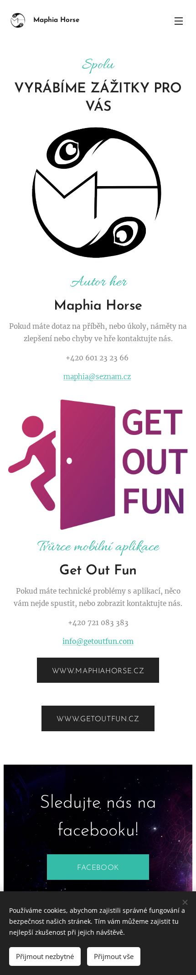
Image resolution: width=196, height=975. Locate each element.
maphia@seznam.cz (97, 376)
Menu (179, 20)
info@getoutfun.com (98, 641)
